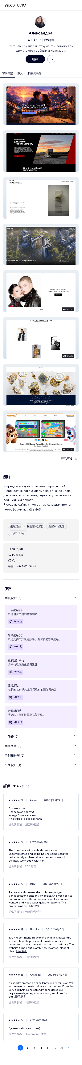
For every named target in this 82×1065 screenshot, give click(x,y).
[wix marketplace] (15, 5)
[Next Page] (68, 1048)
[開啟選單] (75, 5)
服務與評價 (34, 73)
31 (61, 1047)
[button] (41, 104)
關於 (20, 73)
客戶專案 (7, 73)
